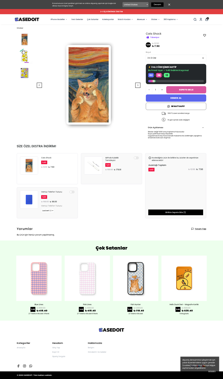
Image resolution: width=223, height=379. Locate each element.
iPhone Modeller (58, 19)
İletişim (91, 347)
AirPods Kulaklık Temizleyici (112, 159)
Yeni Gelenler (77, 19)
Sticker (154, 19)
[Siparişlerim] (200, 19)
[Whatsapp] (30, 366)
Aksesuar (141, 19)
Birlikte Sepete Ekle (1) (175, 212)
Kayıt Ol (55, 352)
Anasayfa (21, 347)
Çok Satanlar (92, 19)
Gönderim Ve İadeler (97, 352)
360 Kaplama (170, 19)
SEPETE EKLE (186, 89)
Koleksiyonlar (108, 19)
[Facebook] (18, 366)
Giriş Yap (56, 347)
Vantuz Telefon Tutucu (51, 192)
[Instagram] (24, 366)
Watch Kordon (124, 19)
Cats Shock (46, 157)
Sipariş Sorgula (58, 356)
